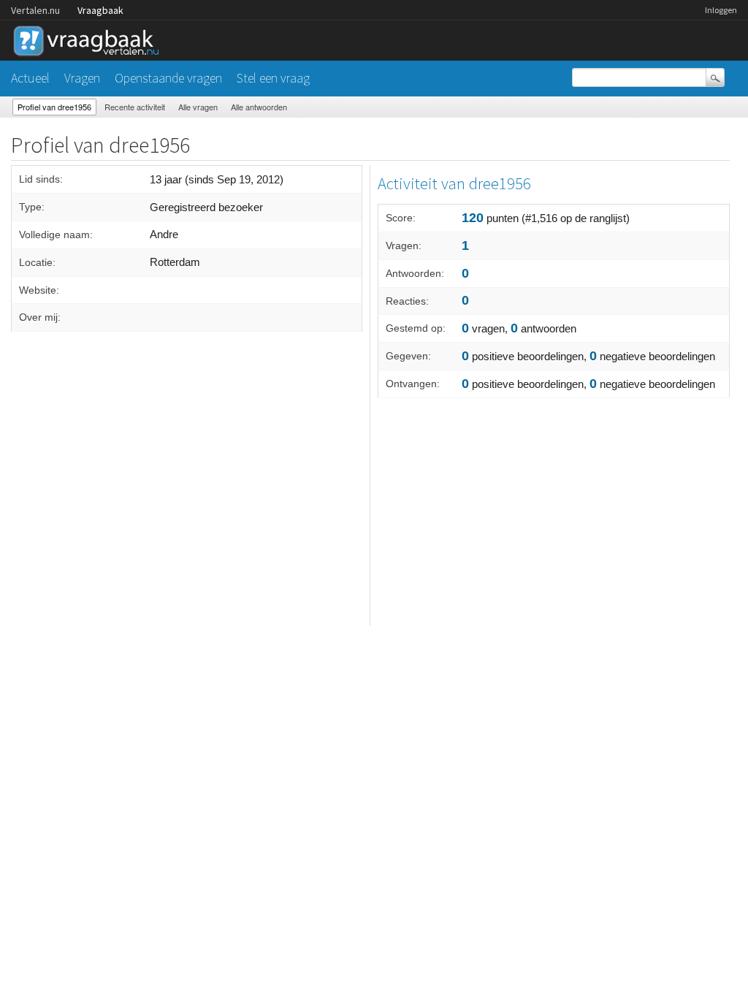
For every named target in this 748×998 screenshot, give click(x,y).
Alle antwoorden (259, 107)
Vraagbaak (100, 10)
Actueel (30, 77)
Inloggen (721, 9)
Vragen (82, 77)
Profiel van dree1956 (54, 107)
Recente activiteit (134, 107)
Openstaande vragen (168, 77)
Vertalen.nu (35, 10)
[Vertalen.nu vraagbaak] (90, 38)
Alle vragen (198, 107)
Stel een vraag (273, 77)
